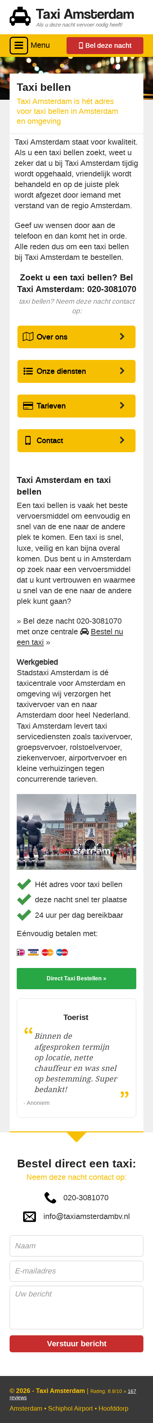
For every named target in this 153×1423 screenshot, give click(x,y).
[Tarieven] (76, 406)
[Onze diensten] (76, 371)
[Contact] (76, 440)
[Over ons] (76, 337)
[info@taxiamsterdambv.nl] (76, 1216)
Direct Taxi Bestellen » (76, 978)
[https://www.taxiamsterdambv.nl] (76, 17)
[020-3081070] (105, 45)
